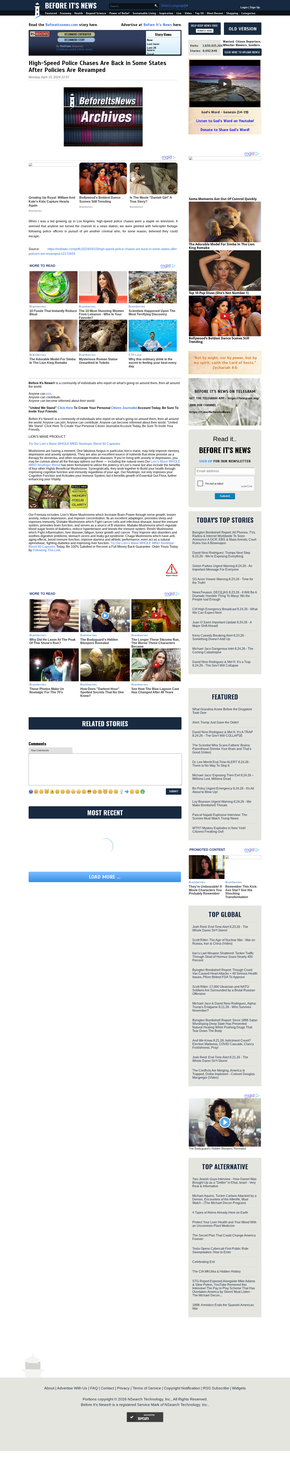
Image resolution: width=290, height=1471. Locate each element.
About (49, 1388)
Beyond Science (96, 13)
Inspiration (166, 13)
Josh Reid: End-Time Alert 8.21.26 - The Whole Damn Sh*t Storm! (220, 1059)
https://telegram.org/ (243, 398)
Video (188, 13)
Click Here (65, 408)
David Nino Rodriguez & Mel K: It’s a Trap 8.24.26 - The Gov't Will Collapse (221, 663)
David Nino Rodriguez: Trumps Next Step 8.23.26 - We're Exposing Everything (221, 554)
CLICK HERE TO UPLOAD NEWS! (242, 52)
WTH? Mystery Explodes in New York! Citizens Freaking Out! (219, 829)
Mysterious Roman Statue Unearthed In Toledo (98, 361)
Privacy (123, 1388)
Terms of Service (147, 1388)
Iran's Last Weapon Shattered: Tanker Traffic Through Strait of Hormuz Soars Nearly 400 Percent (223, 956)
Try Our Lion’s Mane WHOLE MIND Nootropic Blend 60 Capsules (74, 443)
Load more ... (105, 877)
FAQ (94, 1388)
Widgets (239, 1388)
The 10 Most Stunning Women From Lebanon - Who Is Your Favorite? (101, 314)
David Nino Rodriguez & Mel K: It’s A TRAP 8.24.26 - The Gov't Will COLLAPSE (222, 733)
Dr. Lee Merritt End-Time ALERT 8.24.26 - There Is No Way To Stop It (221, 763)
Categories (248, 13)
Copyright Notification (182, 1388)
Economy (65, 13)
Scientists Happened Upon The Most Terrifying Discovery (152, 312)
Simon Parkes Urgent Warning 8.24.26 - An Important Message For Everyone (222, 567)
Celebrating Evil (203, 1261)
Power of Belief (119, 13)
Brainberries (37, 306)
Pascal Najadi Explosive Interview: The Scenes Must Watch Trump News (219, 816)
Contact (107, 1388)
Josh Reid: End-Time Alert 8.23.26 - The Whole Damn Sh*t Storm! (220, 928)
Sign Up (255, 7)
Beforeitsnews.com (61, 24)
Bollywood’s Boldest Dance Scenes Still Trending (219, 340)
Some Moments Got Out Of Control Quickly (223, 199)
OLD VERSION (243, 29)
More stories (86, 49)
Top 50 (199, 13)
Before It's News (71, 5)
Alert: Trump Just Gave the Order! (215, 722)
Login (244, 7)
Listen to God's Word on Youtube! (225, 121)
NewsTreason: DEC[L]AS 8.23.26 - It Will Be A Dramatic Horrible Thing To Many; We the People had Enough (224, 596)
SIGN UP (205, 461)
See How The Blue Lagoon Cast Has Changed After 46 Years (155, 690)
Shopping (232, 13)
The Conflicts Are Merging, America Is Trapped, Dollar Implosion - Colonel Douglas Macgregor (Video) (223, 1074)
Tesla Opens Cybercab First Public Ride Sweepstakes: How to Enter (220, 1250)
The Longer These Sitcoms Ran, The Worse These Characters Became (155, 643)
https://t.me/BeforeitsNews (210, 412)
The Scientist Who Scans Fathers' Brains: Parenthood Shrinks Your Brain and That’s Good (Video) (221, 749)
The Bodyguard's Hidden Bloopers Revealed (99, 641)
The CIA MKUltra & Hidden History (216, 1271)
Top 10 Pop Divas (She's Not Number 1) (219, 293)
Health (78, 13)
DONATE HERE (204, 30)
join (48, 393)
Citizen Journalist (124, 408)
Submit (225, 496)
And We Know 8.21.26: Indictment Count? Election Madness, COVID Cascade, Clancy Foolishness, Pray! (223, 1044)
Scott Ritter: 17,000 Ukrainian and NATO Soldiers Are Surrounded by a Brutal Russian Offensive (223, 990)
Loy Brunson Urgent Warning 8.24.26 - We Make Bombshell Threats (221, 803)
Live (178, 13)
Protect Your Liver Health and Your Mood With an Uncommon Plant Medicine (224, 1224)
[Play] (225, 84)
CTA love (135, 354)
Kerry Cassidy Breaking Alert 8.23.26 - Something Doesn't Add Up (219, 637)
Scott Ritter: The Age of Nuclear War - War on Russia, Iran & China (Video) (223, 941)
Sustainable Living (144, 13)
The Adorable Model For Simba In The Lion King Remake (52, 361)
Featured (51, 13)
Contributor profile (66, 49)
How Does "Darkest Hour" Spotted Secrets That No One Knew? (102, 692)
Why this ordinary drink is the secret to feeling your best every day (153, 363)
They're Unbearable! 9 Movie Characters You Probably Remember (205, 890)
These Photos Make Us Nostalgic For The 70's (46, 690)
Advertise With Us (72, 1388)
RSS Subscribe (216, 1388)
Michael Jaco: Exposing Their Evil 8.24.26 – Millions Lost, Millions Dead (223, 777)
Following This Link (46, 550)
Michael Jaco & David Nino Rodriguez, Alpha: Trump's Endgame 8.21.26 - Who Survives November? (224, 1007)
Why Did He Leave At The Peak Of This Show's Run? (52, 641)
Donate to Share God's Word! (225, 130)
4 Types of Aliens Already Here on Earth (220, 1212)
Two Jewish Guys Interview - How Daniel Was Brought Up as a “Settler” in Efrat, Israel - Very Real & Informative (224, 1182)
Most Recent (215, 13)
